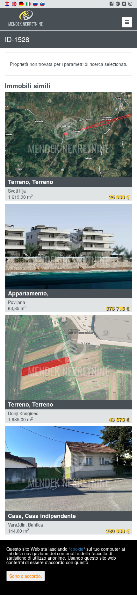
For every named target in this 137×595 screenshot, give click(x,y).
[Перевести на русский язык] (36, 3)
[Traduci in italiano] (29, 3)
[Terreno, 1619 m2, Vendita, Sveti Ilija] (68, 134)
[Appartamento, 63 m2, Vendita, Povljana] (68, 246)
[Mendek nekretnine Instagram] (129, 3)
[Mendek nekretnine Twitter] (123, 3)
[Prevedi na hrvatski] (8, 3)
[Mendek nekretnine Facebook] (111, 3)
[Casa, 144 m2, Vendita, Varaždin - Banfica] (68, 468)
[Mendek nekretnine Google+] (117, 3)
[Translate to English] (15, 3)
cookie (76, 549)
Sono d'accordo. (25, 576)
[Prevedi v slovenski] (43, 3)
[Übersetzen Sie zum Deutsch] (22, 3)
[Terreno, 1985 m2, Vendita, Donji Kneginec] (68, 357)
